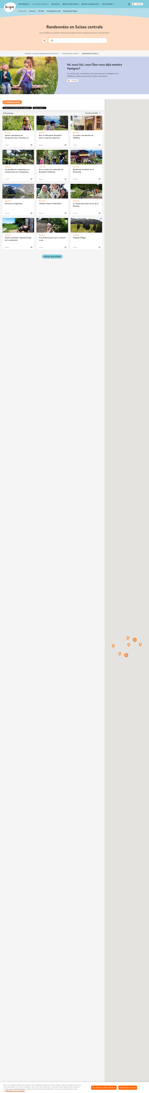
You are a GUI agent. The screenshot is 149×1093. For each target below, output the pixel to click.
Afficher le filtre (13, 102)
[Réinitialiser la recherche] (104, 41)
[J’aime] (31, 145)
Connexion (139, 4)
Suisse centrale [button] (39, 108)
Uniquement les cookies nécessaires (104, 1087)
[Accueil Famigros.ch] (10, 7)
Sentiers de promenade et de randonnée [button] (16, 108)
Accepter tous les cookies (128, 1087)
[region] (74, 1087)
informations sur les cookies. (15, 1091)
